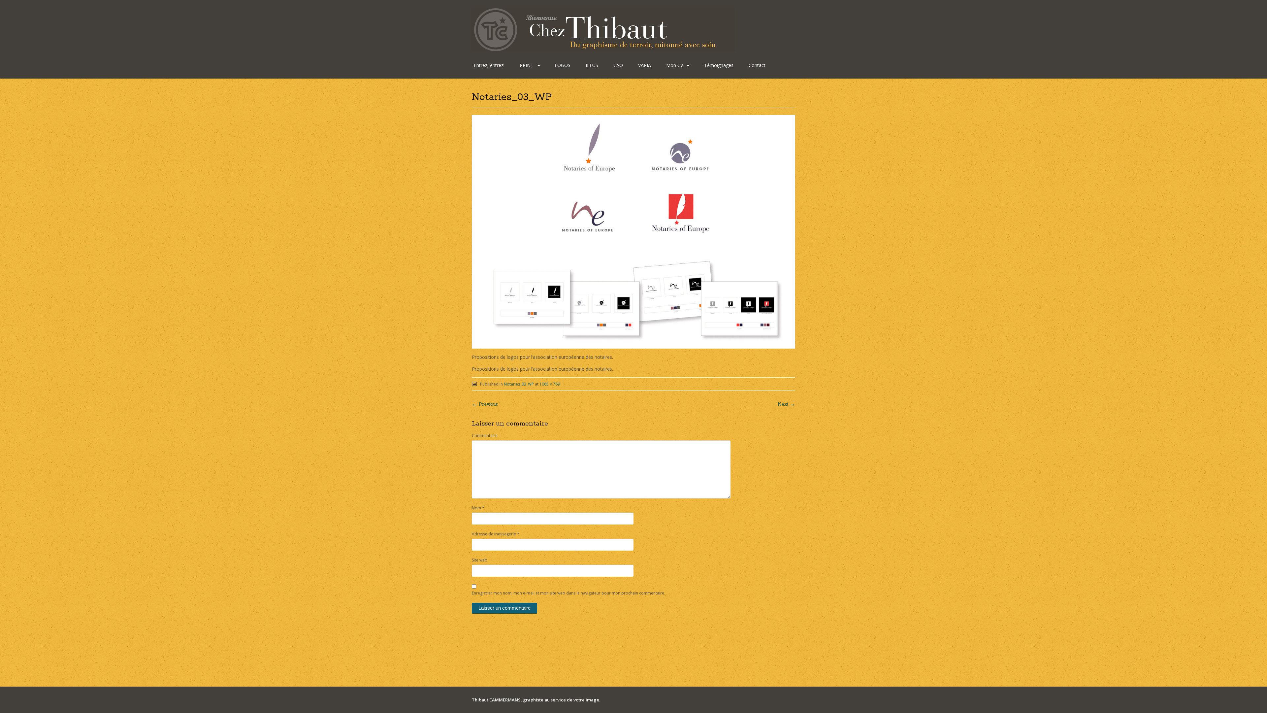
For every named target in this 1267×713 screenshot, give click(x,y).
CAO (618, 65)
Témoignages (718, 65)
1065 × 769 (549, 384)
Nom (478, 508)
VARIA (644, 65)
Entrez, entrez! (489, 65)
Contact (757, 65)
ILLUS (592, 65)
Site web (479, 560)
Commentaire (485, 435)
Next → (786, 404)
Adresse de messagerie (495, 534)
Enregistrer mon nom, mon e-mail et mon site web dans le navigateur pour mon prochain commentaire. (568, 593)
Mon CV (674, 65)
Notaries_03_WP (519, 384)
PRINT (527, 65)
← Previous (485, 404)
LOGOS (562, 65)
